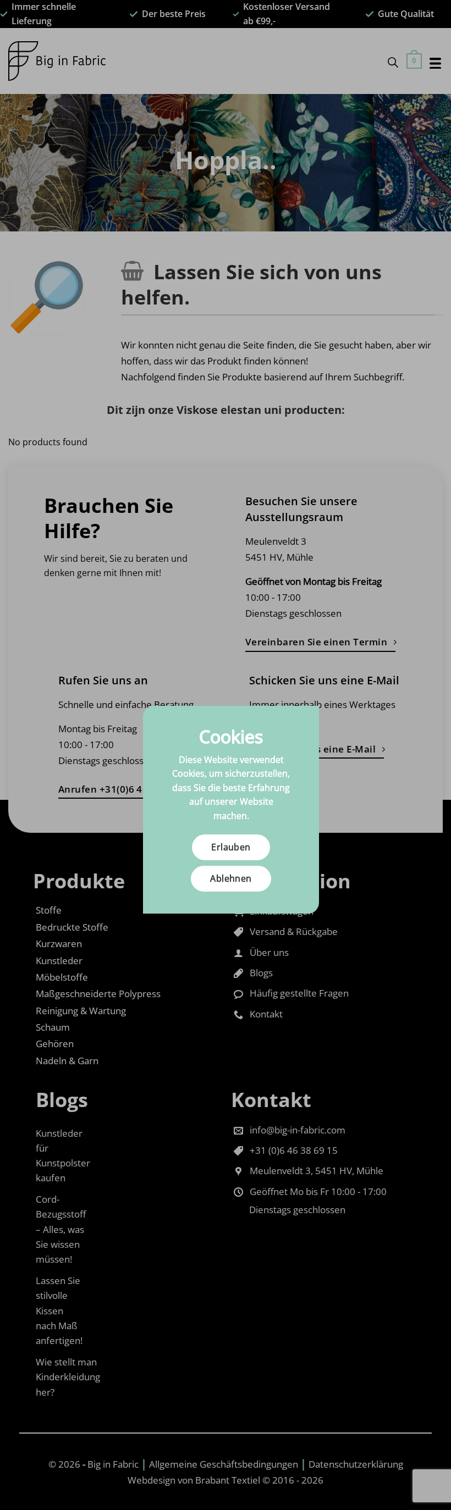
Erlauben (231, 847)
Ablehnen (231, 878)
